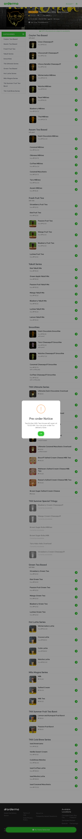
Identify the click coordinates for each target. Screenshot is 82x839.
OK (41, 434)
